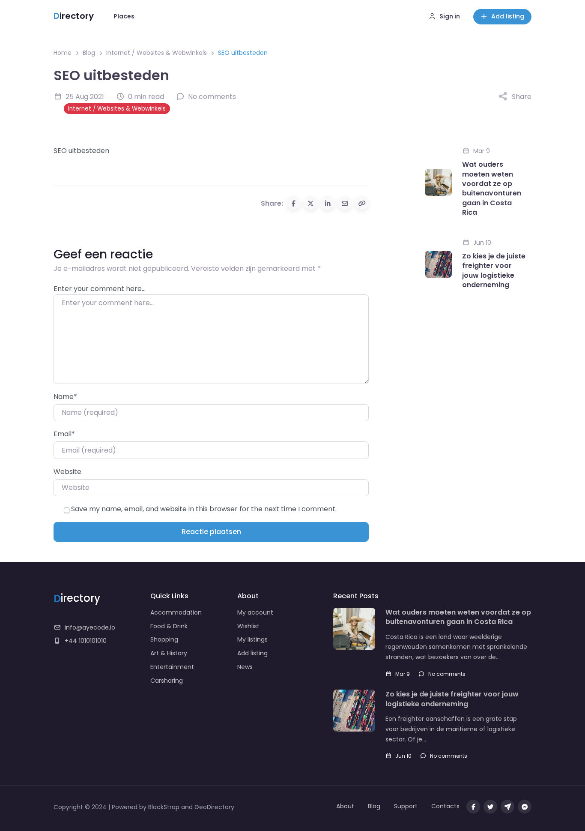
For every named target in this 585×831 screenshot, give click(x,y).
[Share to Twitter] (310, 203)
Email (64, 434)
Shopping (164, 639)
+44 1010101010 (86, 640)
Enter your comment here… (100, 289)
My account (255, 612)
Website (67, 472)
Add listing (507, 16)
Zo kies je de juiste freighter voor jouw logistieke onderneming (493, 271)
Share (521, 97)
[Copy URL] (362, 203)
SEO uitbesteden (81, 151)
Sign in (449, 16)
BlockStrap (164, 807)
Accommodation (176, 612)
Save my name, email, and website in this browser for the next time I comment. (204, 509)
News (245, 667)
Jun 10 (482, 242)
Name (65, 397)
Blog (89, 52)
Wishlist (248, 626)
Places (123, 16)
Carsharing (166, 680)
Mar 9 (481, 151)
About (345, 806)
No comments (447, 674)
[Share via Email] (345, 203)
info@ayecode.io (90, 627)
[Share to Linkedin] (327, 203)
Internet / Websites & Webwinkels (156, 52)
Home (63, 52)
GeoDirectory (214, 807)
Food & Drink (169, 626)
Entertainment (172, 667)
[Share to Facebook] (293, 203)
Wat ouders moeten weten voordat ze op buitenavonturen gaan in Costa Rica (491, 188)
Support (406, 806)
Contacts (445, 806)
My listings (252, 639)
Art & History (168, 653)
